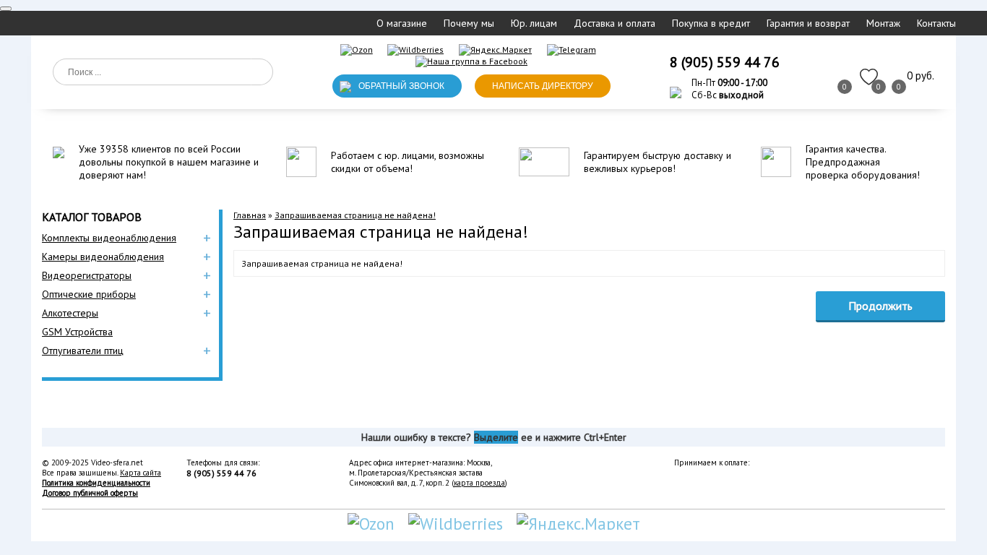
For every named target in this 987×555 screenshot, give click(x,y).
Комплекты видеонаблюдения (109, 237)
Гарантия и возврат (808, 23)
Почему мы (469, 23)
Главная (249, 215)
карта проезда (479, 483)
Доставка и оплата (614, 23)
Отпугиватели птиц (83, 350)
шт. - (920, 76)
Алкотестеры (70, 312)
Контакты (936, 23)
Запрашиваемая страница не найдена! (355, 215)
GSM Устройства (77, 331)
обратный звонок (401, 86)
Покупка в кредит (711, 23)
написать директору (542, 86)
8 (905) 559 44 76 (725, 62)
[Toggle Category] (6, 9)
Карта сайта (140, 473)
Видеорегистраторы (87, 275)
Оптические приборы (89, 294)
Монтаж (883, 23)
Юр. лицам (534, 23)
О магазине (401, 23)
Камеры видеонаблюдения (103, 256)
